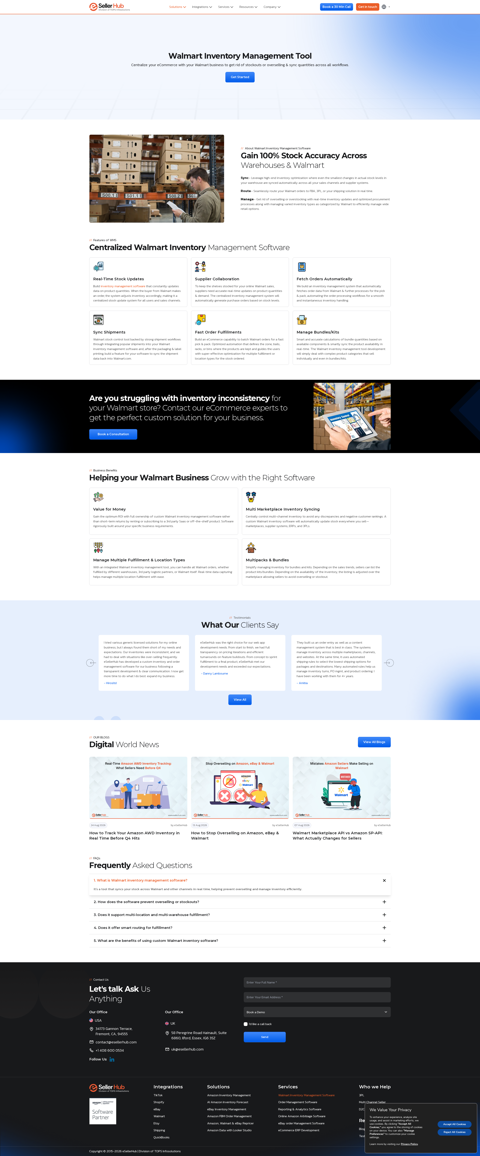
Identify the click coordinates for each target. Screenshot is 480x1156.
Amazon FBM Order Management (229, 1116)
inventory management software (123, 286)
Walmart (159, 1116)
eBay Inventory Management (226, 1109)
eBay (157, 1109)
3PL (361, 1095)
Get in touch (367, 7)
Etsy (157, 1123)
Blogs (363, 1128)
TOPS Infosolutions (168, 1151)
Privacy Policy (409, 1144)
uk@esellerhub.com (187, 1049)
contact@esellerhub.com (116, 1042)
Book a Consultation (113, 434)
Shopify (159, 1102)
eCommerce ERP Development (298, 1130)
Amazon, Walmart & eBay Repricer (230, 1123)
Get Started (240, 77)
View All (240, 699)
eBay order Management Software (301, 1123)
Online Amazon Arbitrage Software (302, 1116)
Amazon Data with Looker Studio (229, 1130)
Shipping (159, 1130)
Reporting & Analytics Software (299, 1109)
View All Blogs (374, 742)
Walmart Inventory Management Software (306, 1095)
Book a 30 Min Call (336, 7)
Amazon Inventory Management (229, 1095)
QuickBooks (162, 1137)
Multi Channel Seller (372, 1102)
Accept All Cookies (454, 1124)
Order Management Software (297, 1102)
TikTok (158, 1095)
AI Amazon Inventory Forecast (227, 1102)
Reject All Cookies (455, 1132)
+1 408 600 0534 (110, 1050)
